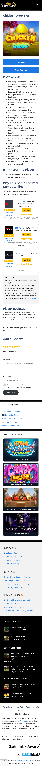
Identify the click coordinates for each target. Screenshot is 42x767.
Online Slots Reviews (12, 560)
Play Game (20, 62)
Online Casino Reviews (13, 556)
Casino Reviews (10, 422)
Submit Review (11, 393)
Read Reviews (21, 70)
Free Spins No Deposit (13, 418)
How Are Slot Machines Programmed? (19, 610)
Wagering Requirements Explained (18, 580)
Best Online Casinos (12, 411)
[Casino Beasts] (8, 4)
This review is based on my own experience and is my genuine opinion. (22, 386)
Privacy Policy (19, 707)
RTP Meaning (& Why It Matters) (16, 584)
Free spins (24, 721)
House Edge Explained (13, 587)
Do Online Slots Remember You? (17, 600)
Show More (21, 220)
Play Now (26, 210)
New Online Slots (11, 415)
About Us (36, 707)
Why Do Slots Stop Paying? (14, 607)
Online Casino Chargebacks (15, 603)
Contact (21, 710)
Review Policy (8, 707)
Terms (28, 707)
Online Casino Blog (11, 425)
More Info (9, 215)
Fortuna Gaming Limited (25, 760)
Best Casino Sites (11, 553)
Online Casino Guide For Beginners (18, 577)
